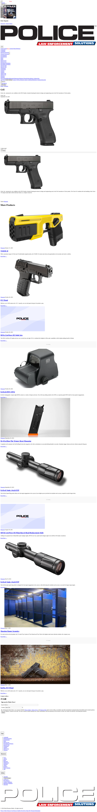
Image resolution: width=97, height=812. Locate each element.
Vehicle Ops (3, 73)
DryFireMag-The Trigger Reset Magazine (16, 441)
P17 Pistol (4, 300)
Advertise (3, 79)
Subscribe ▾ (3, 4)
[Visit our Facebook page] (1, 699)
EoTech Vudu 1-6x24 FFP (10, 490)
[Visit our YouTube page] (5, 699)
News (10, 1)
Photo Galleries (34, 78)
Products (29, 78)
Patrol (2, 58)
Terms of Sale (16, 810)
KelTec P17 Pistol (7, 688)
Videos (16, 1)
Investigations (4, 55)
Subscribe (3, 23)
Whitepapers (16, 78)
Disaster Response (5, 52)
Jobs (38, 78)
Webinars (20, 1)
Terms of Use (10, 810)
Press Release (21, 79)
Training (2, 70)
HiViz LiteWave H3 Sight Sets (12, 335)
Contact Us (15, 79)
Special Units (4, 65)
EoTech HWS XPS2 (8, 392)
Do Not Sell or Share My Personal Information (29, 810)
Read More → (4, 256)
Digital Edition (9, 23)
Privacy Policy (4, 810)
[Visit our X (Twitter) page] (2, 699)
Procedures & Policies (5, 63)
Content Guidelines (28, 79)
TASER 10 (4, 251)
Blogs (8, 78)
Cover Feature (6, 1)
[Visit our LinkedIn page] (4, 699)
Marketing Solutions (36, 79)
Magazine (11, 78)
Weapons (3, 76)
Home (2, 86)
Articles (13, 1)
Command (3, 50)
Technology (3, 68)
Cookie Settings (8, 79)
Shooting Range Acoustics (10, 631)
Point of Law (3, 60)
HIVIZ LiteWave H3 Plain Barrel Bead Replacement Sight (22, 533)
